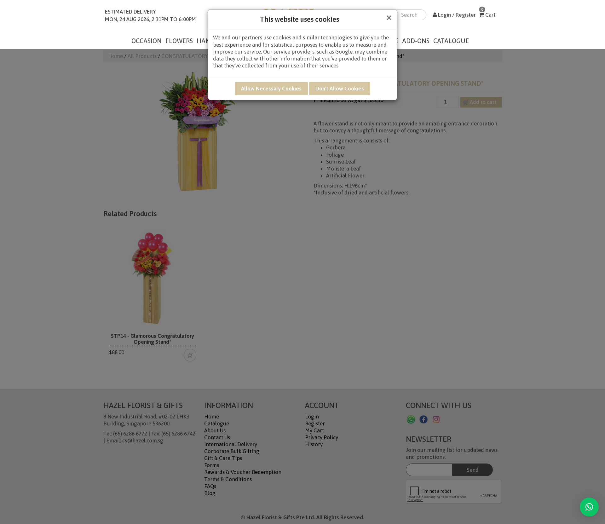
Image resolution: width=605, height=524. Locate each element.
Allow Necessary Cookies (271, 88)
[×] (589, 507)
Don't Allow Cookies (339, 88)
